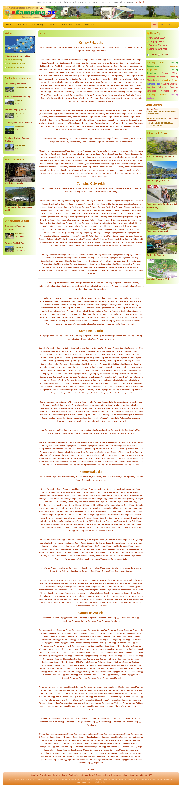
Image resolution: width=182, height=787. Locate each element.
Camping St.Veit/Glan (104, 236)
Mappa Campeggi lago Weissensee (67, 760)
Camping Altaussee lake (71, 402)
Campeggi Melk (56, 656)
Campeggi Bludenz (79, 630)
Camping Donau (169, 80)
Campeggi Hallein (65, 643)
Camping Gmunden (56, 210)
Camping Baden (63, 201)
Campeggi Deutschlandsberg (77, 633)
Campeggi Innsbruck (62, 646)
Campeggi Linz (128, 653)
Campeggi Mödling (90, 656)
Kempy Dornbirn (83, 63)
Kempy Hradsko (75, 48)
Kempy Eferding (97, 63)
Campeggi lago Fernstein (72, 690)
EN (162, 25)
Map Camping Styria (115, 430)
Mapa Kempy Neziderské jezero (86, 160)
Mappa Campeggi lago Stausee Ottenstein (101, 750)
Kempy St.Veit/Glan (91, 92)
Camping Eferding (107, 204)
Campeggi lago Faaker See (51, 690)
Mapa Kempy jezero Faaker (72, 154)
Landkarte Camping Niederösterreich (79, 283)
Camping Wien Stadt (120, 242)
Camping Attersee (85, 255)
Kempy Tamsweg (118, 92)
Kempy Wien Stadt (91, 98)
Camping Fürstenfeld (106, 207)
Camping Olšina (156, 42)
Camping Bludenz (77, 201)
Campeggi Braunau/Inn (97, 630)
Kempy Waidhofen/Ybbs (51, 98)
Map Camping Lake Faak (70, 446)
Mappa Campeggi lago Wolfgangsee (97, 760)
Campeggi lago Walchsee (112, 703)
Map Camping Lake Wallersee (125, 462)
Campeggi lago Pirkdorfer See (97, 697)
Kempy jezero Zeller (119, 130)
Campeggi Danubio (135, 687)
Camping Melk (119, 223)
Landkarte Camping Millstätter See (71, 308)
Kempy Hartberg (121, 69)
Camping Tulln (45, 239)
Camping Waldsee (55, 271)
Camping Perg (76, 230)
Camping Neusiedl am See (122, 226)
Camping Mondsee (84, 261)
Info (78, 24)
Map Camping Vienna (49, 430)
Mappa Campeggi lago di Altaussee (82, 734)
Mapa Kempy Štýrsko (109, 139)
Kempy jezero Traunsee (112, 123)
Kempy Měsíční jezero (96, 117)
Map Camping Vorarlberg (123, 433)
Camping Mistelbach (134, 223)
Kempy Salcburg (122, 48)
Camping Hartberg (56, 214)
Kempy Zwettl (107, 101)
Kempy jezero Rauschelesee (101, 120)
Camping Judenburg (68, 217)
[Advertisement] (19, 280)
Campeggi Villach (46, 672)
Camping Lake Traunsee (112, 415)
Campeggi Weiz (63, 675)
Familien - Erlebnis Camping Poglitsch (17, 140)
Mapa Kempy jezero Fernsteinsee (98, 154)
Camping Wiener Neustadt (71, 246)
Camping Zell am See (109, 246)
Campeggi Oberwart (108, 659)
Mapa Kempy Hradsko (90, 139)
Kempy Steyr (105, 92)
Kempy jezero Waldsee (98, 126)
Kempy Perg (88, 85)
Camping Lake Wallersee (117, 418)
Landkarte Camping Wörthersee (97, 324)
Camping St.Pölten (86, 236)
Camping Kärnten (156, 95)
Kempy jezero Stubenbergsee (69, 123)
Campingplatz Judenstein (158, 231)
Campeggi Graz (92, 640)
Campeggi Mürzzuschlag (124, 656)
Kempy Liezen (96, 79)
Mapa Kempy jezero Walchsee (105, 170)
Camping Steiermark (103, 189)
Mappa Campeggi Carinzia (95, 722)
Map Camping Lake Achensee (51, 442)
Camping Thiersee (63, 267)
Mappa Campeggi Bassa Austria (75, 719)
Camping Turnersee (95, 267)
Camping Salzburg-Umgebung (79, 233)
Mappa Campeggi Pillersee (79, 747)
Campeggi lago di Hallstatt (123, 690)
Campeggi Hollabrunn (117, 643)
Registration (74, 775)
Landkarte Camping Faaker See (84, 301)
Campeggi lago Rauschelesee (122, 697)
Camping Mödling (49, 226)
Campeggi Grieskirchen (131, 640)
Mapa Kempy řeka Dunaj (49, 154)
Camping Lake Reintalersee (123, 412)
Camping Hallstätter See (97, 258)
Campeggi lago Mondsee (116, 694)
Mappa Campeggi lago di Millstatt (70, 744)
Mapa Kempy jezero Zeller (96, 177)
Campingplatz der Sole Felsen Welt (160, 126)
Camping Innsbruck (132, 214)
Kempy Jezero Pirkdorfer (78, 120)
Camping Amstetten (47, 201)
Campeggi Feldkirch (67, 636)
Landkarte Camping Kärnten (115, 286)
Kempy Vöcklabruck (78, 95)
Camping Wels (105, 242)
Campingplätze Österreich (21, 780)
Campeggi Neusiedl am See (65, 659)
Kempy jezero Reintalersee (124, 120)
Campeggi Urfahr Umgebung (131, 668)
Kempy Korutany (136, 48)
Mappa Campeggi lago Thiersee (66, 753)
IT (175, 25)
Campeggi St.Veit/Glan (65, 668)
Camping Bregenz (112, 201)
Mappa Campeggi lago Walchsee (86, 756)
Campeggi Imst (47, 646)
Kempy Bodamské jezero (110, 110)
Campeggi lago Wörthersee (118, 706)
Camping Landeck (104, 220)
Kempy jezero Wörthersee (99, 130)
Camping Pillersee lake (57, 412)
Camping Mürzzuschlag (81, 226)
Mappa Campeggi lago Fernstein (114, 737)
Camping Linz (87, 223)
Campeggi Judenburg (100, 646)
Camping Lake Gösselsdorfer (95, 405)
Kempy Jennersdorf (106, 73)
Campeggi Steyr (81, 668)
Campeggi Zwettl (113, 678)
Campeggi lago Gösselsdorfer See (97, 690)
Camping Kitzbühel (108, 217)
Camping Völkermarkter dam (54, 418)
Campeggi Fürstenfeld (121, 636)
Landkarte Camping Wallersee (111, 321)
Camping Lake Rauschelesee (100, 412)
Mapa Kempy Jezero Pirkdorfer (60, 164)
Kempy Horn (66, 73)
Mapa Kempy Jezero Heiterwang (81, 157)
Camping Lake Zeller (119, 421)
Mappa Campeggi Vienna (51, 719)
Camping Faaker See (132, 255)
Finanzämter (91, 782)
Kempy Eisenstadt (111, 63)
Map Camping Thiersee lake (76, 459)
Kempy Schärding (100, 89)
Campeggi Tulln (112, 668)
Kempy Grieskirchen (78, 69)
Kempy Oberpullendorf (57, 85)
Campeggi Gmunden (76, 640)
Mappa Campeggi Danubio (60, 737)
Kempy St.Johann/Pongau (56, 92)
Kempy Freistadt (72, 66)
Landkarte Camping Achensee (55, 298)
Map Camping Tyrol (103, 433)
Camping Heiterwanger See (118, 258)
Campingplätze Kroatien (161, 780)
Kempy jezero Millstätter (76, 117)
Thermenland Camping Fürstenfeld (15, 228)
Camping (34, 775)
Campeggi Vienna (50, 618)
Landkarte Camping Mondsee (98, 308)
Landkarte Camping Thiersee (51, 318)
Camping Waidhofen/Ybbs (75, 242)
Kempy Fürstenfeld (87, 66)
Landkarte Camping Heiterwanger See (105, 305)
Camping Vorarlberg (108, 192)
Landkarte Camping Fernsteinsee (112, 301)
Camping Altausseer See (158, 77)
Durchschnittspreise (15, 64)
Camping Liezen (58, 223)
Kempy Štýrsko (89, 48)
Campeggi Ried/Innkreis (78, 662)
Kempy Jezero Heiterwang (131, 114)
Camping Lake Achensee (50, 402)
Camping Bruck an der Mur (131, 201)
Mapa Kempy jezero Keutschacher (109, 157)
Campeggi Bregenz (116, 630)
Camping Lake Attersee (91, 402)
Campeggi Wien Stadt (92, 675)
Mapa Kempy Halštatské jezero (54, 157)
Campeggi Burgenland (88, 618)
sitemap (84, 775)
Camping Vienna (47, 336)
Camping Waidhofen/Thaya (52, 242)
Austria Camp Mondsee (15, 183)
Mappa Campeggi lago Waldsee (113, 756)
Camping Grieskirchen (108, 210)
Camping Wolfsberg (91, 246)
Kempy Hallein (107, 69)
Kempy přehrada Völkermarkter (54, 126)
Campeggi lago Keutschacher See (70, 694)
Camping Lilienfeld (73, 223)
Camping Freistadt (89, 207)
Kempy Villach (63, 95)
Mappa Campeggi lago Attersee (110, 734)
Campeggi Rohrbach (97, 662)
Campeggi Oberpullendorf (89, 659)
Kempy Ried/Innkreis (132, 85)
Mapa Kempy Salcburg (59, 142)
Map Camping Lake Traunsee (100, 459)
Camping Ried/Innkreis (125, 230)
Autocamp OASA (157, 38)
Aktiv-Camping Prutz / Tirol (159, 181)
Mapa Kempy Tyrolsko (99, 142)
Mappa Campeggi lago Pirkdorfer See (107, 747)
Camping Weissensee (88, 271)
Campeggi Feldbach (51, 636)
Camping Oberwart (61, 230)
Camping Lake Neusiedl (120, 408)
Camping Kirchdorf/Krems (88, 217)
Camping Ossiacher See (124, 261)
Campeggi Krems (110, 649)
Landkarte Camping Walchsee (61, 321)
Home (9, 24)
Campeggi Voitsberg (81, 672)
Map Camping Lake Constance (126, 442)
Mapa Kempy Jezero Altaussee (78, 151)
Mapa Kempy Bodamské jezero (130, 151)
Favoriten (165, 54)
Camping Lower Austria (64, 336)
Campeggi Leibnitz (54, 653)
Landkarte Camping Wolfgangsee (70, 324)
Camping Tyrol (90, 339)
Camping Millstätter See (66, 261)
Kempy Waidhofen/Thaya (130, 95)
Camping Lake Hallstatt (117, 405)
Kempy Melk (44, 82)
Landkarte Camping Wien (53, 283)
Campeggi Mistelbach (73, 656)
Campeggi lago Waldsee (133, 703)
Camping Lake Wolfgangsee (76, 421)
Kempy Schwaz (129, 89)
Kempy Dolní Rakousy (59, 48)
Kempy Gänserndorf (104, 66)
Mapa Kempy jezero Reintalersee (117, 164)
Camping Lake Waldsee (97, 418)
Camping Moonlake (102, 408)
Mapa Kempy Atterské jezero (103, 151)
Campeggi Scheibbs (77, 665)
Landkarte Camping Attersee (110, 298)
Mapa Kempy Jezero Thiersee (99, 167)
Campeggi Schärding (60, 665)
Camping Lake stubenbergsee (69, 415)
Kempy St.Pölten (75, 92)
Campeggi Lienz (84, 653)
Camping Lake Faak (51, 405)
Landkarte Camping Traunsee (75, 318)
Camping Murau (64, 226)
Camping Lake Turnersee (132, 415)
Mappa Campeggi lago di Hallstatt (75, 740)
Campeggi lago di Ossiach (57, 697)
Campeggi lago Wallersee (49, 706)
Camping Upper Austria (116, 336)
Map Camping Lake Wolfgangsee (78, 465)
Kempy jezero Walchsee (79, 126)
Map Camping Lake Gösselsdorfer (123, 446)
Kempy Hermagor (135, 69)
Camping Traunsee (79, 267)
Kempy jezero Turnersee (132, 123)
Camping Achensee (49, 255)
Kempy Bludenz (75, 60)
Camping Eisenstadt (124, 204)
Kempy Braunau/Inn (91, 60)
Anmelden (66, 24)
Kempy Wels (78, 98)
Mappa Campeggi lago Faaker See (86, 737)
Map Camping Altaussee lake (76, 442)
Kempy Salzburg (62, 89)
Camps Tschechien (15, 67)
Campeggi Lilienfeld (114, 653)
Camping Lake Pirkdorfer (77, 412)
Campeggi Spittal (108, 665)
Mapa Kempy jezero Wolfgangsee (109, 173)
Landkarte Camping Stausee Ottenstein (95, 314)
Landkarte (21, 24)
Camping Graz (71, 210)
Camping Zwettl (125, 246)
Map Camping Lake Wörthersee (105, 465)
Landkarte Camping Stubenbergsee (127, 314)
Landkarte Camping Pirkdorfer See (109, 311)
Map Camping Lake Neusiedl (69, 452)
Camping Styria (99, 336)
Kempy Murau (86, 82)
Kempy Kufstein (136, 76)
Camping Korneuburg (58, 220)
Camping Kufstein (89, 220)
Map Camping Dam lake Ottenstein (123, 455)
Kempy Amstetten (48, 60)
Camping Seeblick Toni (14, 243)
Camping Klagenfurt (124, 217)
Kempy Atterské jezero (90, 110)
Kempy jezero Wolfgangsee (76, 130)
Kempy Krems (123, 76)
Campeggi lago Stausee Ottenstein (67, 700)
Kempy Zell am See (93, 101)
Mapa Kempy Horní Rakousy (131, 139)
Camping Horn (105, 214)
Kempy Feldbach (127, 63)
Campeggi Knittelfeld (74, 649)
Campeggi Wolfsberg (78, 678)
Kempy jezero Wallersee (119, 126)
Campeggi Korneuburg (93, 649)
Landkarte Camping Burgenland (109, 283)
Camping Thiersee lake (91, 415)
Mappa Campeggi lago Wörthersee (127, 760)
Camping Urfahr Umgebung (63, 239)
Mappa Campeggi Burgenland (102, 719)
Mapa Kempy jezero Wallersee (54, 173)
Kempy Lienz (84, 79)
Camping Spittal (47, 236)
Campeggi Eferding (115, 633)
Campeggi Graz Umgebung (110, 640)
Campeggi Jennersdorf (81, 646)
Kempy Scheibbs (116, 89)
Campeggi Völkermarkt (100, 672)
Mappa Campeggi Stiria (125, 719)
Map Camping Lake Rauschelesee (67, 455)
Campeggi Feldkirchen (85, 636)
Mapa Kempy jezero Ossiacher (113, 160)
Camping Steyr (119, 236)
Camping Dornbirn (92, 204)
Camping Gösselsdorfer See (74, 258)
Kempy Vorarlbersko (97, 51)
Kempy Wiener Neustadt (131, 98)
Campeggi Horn (133, 643)
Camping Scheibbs (117, 233)
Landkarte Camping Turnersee (101, 318)
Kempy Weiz (67, 98)
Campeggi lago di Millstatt (95, 694)
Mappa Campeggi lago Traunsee (93, 753)
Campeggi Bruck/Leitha (55, 633)
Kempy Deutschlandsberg (64, 63)
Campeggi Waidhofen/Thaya (122, 672)
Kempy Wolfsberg (76, 101)
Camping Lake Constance (112, 402)
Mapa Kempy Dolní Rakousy (68, 139)
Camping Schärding (101, 233)
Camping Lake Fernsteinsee (71, 405)
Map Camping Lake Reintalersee (94, 455)
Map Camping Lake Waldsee (101, 462)
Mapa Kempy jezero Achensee (52, 151)
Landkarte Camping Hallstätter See (74, 305)
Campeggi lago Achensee (49, 687)
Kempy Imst (77, 73)
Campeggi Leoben (69, 653)
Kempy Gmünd (120, 66)
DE (154, 24)
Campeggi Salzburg (114, 662)
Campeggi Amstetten (48, 630)
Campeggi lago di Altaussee (71, 687)
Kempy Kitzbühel (61, 76)
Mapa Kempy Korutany (80, 142)
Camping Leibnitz (120, 220)
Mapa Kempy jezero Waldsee (130, 170)
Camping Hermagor (72, 214)
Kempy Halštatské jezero (109, 114)
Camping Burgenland (85, 189)
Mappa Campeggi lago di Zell (91, 763)
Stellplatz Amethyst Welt (158, 279)
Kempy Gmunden (134, 66)
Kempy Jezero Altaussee (69, 110)
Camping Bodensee (102, 255)
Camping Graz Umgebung (88, 210)
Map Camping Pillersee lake (118, 452)
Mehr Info (140, 2)
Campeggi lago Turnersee (58, 703)
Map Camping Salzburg (65, 433)
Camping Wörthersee (126, 271)
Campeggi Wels (76, 675)
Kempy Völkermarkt (110, 95)
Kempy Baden (62, 60)
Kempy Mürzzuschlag (102, 82)
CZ (169, 25)
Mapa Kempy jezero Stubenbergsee (72, 167)
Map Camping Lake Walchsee (76, 462)
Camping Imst (117, 214)
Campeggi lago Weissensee (71, 706)
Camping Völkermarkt (134, 239)
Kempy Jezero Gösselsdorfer (87, 114)
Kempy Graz (44, 69)
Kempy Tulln (131, 92)
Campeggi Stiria (104, 618)
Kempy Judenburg (123, 73)
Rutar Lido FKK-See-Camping (17, 97)
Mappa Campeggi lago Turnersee (121, 753)
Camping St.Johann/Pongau (66, 236)
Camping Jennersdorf (50, 217)
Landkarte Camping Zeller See (123, 324)
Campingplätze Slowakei (118, 780)
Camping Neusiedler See (103, 261)
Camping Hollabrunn (89, 214)
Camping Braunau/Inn (95, 201)
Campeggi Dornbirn (98, 633)
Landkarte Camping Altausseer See (83, 298)
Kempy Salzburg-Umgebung (81, 89)
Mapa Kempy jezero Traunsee (125, 167)
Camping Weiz (93, 242)
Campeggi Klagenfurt (56, 649)
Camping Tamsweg (134, 236)
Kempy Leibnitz (58, 79)
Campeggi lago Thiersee (118, 700)
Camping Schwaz (132, 233)
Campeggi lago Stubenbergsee (95, 700)
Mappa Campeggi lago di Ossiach (54, 747)
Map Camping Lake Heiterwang (72, 449)
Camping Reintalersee (98, 264)
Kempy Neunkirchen (120, 82)
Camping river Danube (132, 402)
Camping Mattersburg (102, 223)
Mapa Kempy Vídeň (48, 139)
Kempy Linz (121, 79)
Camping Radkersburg (91, 230)
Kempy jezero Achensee (49, 110)
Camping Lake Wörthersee (99, 421)
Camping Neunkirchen (100, 226)
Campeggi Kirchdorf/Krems (121, 646)
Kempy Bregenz (106, 60)
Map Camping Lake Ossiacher (93, 452)
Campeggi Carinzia (79, 621)
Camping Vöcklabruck (98, 239)
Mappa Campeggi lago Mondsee (98, 744)
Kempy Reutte (117, 85)
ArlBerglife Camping (156, 255)
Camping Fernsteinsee (53, 258)
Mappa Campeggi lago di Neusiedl (127, 744)
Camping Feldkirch (55, 207)
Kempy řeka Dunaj (129, 110)
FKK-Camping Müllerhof (15, 84)
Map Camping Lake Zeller (129, 465)
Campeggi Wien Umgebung (113, 675)
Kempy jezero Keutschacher (54, 117)
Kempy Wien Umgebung (110, 98)
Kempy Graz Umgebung (60, 69)
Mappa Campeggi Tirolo (116, 722)
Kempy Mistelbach (58, 82)
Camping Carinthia (76, 339)
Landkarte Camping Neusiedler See (126, 308)
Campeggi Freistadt (103, 636)
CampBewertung (14, 60)
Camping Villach (82, 239)
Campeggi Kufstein (126, 649)
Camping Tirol (155, 63)
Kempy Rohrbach (47, 89)
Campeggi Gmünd (59, 640)
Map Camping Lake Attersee (101, 442)
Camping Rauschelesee (79, 264)
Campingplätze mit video (18, 56)
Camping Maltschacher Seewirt (18, 123)
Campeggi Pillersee (76, 697)
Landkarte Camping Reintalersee (65, 314)
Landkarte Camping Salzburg (90, 286)
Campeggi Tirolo (94, 621)
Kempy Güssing (94, 69)
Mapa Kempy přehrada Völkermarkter (76, 170)
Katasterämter (82, 782)
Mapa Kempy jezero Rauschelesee (88, 164)
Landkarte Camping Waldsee (86, 321)
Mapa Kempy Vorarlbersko (120, 142)
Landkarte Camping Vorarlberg (93, 289)
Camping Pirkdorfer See (59, 264)
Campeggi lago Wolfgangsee (95, 706)
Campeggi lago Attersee (94, 687)
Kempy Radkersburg (101, 85)
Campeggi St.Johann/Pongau (128, 665)
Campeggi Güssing (50, 643)
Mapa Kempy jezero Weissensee (81, 173)
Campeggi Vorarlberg (111, 621)
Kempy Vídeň (44, 48)
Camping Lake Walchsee (77, 418)
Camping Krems (74, 220)
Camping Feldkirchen (72, 207)
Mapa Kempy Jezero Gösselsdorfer (128, 154)
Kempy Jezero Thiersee (92, 123)
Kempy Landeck (45, 79)
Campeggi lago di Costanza (115, 687)
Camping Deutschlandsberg (72, 204)
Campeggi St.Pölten (47, 668)
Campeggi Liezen (98, 653)
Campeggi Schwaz (93, 665)
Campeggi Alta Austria (120, 618)
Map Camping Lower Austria (71, 430)
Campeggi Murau (106, 656)
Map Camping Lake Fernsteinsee (94, 446)
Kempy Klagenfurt (76, 76)
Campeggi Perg (124, 659)
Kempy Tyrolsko (82, 51)
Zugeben (153, 54)
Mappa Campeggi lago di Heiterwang (105, 740)
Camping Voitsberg (116, 239)
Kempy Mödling (73, 82)
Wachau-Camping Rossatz (16, 110)
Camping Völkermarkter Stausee (118, 267)
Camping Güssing (125, 210)
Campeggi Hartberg (81, 643)
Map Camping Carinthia (85, 433)
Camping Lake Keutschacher (62, 408)
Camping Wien (169, 73)
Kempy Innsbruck (90, 73)
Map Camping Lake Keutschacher (100, 449)
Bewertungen (38, 24)
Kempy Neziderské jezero (117, 117)
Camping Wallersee (71, 271)
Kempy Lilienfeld (109, 79)
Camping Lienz (46, 223)
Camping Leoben (135, 220)
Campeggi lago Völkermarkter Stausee (85, 703)
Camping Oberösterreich (122, 189)
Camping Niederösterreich (65, 189)
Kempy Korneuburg (108, 76)
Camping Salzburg (169, 84)
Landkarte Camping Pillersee (82, 311)
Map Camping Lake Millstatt (126, 449)
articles (91, 769)
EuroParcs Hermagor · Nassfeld (160, 157)
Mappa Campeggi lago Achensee (53, 734)
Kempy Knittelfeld (92, 76)
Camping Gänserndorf (125, 207)
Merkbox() (91, 24)
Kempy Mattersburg (135, 79)
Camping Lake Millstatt (83, 408)
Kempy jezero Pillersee (58, 120)
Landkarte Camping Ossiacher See (55, 311)
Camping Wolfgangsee (107, 271)
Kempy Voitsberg (94, 95)
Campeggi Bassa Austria (68, 618)
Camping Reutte (108, 230)
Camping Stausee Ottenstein (120, 264)
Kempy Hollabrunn (53, 73)
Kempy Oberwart (75, 85)
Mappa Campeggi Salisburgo (71, 722)
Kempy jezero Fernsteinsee (62, 114)
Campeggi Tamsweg (97, 668)
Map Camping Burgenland (95, 430)
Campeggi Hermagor (98, 643)
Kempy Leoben (72, 79)
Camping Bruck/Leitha (50, 204)
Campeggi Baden (64, 630)
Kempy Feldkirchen (56, 66)
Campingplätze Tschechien (83, 780)
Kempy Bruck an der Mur (124, 60)
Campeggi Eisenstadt (132, 633)
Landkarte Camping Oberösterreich (63, 286)
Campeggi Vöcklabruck (63, 672)
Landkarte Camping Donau (59, 301)
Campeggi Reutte (60, 662)
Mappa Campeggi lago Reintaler (69, 750)
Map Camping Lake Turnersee (125, 459)
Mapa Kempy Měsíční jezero (60, 160)
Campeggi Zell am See (97, 678)
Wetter (53, 24)
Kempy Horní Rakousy (105, 48)
